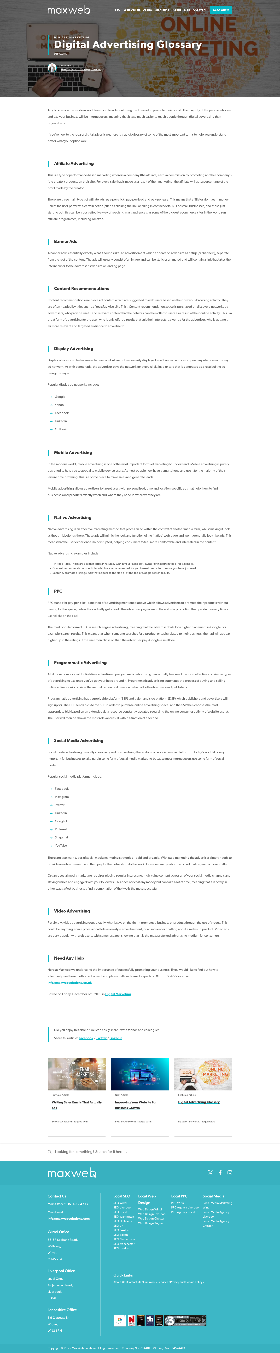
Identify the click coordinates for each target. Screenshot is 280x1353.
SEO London (121, 1248)
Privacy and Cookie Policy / (187, 1282)
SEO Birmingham (124, 1239)
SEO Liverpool (122, 1207)
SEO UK (118, 1226)
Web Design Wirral (150, 1209)
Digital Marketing (72, 37)
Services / (164, 1282)
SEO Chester (121, 1212)
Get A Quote (221, 10)
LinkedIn (116, 1038)
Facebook (86, 1038)
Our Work (199, 10)
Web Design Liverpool (152, 1214)
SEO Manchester (123, 1244)
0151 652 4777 (76, 1204)
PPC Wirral (178, 1203)
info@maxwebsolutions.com (69, 1219)
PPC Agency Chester (184, 1212)
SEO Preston (121, 1230)
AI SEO (147, 10)
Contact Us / (135, 1282)
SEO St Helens (122, 1221)
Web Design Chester (151, 1218)
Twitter (101, 1038)
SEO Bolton (120, 1235)
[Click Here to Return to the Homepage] (69, 13)
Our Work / (150, 1282)
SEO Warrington (123, 1216)
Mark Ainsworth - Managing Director (81, 69)
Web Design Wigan (150, 1223)
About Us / (120, 1282)
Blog (187, 10)
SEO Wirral (120, 1203)
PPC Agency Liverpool (185, 1207)
